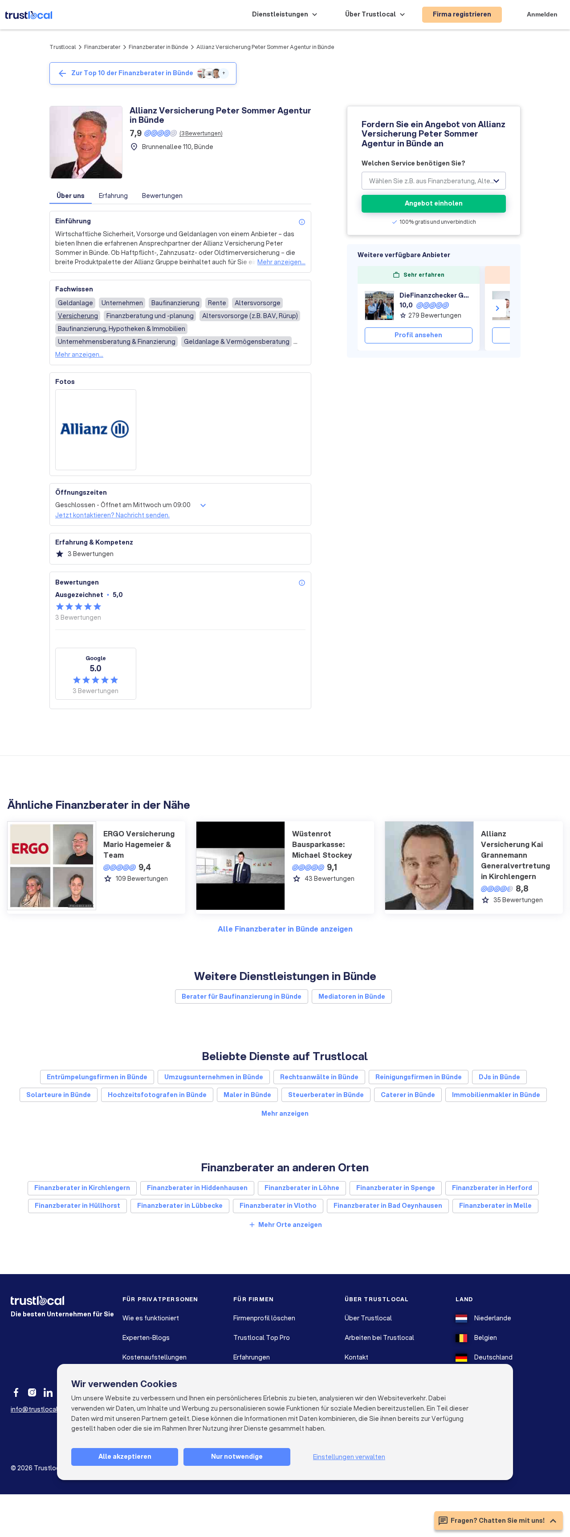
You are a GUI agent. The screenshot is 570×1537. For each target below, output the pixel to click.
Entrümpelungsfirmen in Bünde (97, 1077)
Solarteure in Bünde (58, 1094)
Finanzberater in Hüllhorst (77, 1205)
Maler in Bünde (247, 1094)
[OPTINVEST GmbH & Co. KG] (506, 305)
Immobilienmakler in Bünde (496, 1094)
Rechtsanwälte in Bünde (319, 1077)
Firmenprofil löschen (264, 1318)
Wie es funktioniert (150, 1318)
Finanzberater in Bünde (158, 47)
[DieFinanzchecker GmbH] (379, 305)
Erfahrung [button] (113, 195)
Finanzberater (102, 47)
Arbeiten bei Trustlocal (379, 1337)
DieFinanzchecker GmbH (435, 295)
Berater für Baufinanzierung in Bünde (241, 996)
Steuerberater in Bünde (326, 1094)
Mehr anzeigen (285, 1113)
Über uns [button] (71, 195)
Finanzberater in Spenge (395, 1187)
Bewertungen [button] (162, 195)
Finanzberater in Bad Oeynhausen (388, 1205)
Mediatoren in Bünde (351, 996)
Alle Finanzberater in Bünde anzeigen (285, 929)
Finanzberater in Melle (495, 1205)
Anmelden (542, 14)
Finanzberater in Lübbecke (180, 1205)
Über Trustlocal (368, 1318)
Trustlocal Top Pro (261, 1337)
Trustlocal (62, 47)
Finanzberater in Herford (492, 1187)
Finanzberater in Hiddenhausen (197, 1187)
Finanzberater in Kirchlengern (82, 1187)
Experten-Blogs (146, 1337)
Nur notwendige (237, 1456)
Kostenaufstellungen (154, 1357)
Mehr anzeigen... (281, 262)
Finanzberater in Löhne (302, 1187)
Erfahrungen (251, 1357)
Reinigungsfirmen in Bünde (418, 1077)
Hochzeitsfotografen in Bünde (157, 1094)
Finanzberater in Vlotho (278, 1205)
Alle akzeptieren (124, 1456)
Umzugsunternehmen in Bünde (213, 1077)
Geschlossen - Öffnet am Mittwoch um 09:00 (123, 504)
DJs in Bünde (499, 1077)
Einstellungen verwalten (349, 1456)
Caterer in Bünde (408, 1094)
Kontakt (356, 1357)
